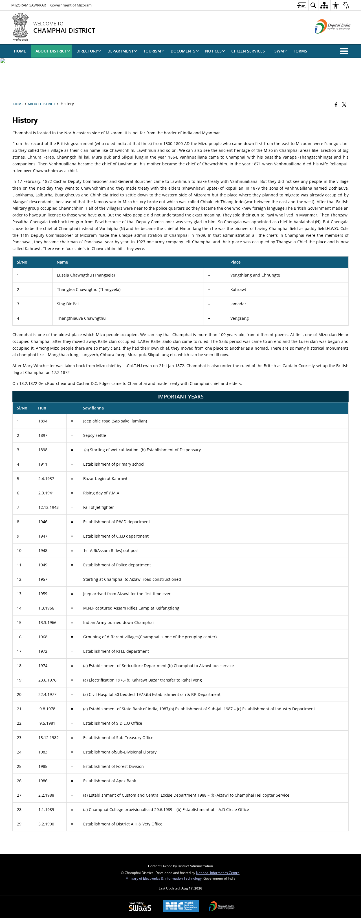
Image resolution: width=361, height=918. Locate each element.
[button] (345, 51)
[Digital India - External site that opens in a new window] (325, 38)
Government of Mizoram (71, 5)
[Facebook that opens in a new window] (336, 104)
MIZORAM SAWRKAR (28, 5)
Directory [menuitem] (87, 51)
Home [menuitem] (20, 51)
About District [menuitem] (51, 51)
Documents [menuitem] (183, 51)
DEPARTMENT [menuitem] (120, 51)
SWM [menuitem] (279, 51)
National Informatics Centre (217, 872)
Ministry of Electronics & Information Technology (164, 878)
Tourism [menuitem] (152, 51)
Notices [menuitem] (213, 51)
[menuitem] (301, 5)
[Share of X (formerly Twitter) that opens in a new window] (344, 104)
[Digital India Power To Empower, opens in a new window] (221, 907)
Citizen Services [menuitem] (248, 51)
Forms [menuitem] (300, 51)
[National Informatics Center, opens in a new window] (181, 906)
